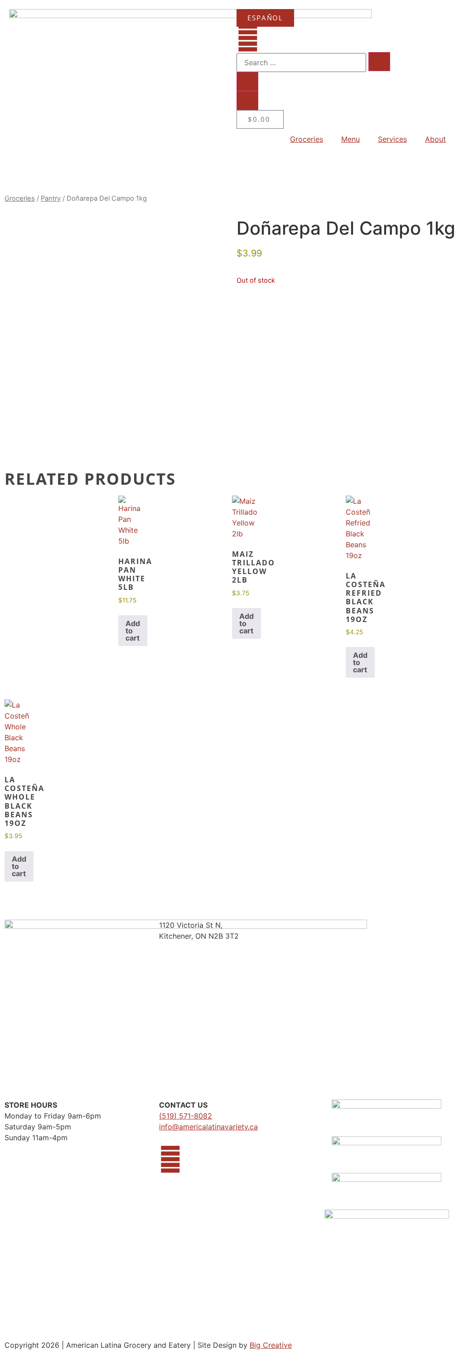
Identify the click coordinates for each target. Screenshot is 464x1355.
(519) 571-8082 (185, 1115)
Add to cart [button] (133, 630)
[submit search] (379, 61)
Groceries (306, 139)
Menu (350, 139)
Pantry (51, 198)
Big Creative (271, 1345)
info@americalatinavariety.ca (208, 1126)
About (435, 139)
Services (392, 139)
